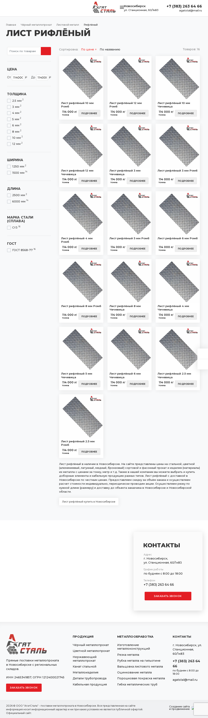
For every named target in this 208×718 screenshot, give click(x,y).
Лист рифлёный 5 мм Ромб (129, 238)
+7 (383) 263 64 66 (184, 6)
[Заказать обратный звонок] (202, 364)
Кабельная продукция (90, 684)
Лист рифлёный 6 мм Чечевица (125, 375)
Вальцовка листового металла (140, 666)
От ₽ (17, 77)
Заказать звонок (168, 596)
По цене (88, 49)
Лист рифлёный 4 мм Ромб (77, 240)
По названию (110, 49)
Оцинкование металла (134, 672)
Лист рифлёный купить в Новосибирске (88, 501)
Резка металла (128, 655)
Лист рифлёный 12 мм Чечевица (77, 172)
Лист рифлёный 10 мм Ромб (77, 104)
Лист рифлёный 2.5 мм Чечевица (174, 375)
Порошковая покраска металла (141, 678)
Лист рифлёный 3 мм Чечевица (125, 172)
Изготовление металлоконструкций (133, 646)
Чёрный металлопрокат (91, 645)
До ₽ (41, 77)
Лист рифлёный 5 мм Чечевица (76, 375)
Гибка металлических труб (137, 684)
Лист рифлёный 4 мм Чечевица (173, 307)
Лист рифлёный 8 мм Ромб (81, 306)
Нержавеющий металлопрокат (84, 658)
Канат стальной (84, 666)
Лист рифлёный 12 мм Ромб (125, 104)
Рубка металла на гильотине (138, 660)
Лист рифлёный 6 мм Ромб (178, 238)
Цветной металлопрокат (91, 651)
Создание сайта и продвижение (179, 707)
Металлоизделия (85, 672)
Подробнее (89, 113)
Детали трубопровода (89, 678)
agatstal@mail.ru (190, 10)
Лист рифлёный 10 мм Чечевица (174, 104)
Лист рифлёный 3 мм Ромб (177, 170)
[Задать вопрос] (202, 354)
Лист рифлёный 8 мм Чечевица (125, 307)
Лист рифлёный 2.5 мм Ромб (78, 443)
